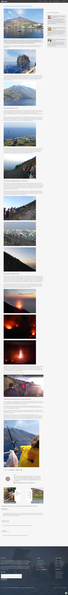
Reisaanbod (56, 1)
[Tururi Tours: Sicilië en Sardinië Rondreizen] (4, 1)
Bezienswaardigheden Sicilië (20, 482)
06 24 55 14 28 (41, 562)
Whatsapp (40, 565)
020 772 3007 (40, 560)
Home (40, 1)
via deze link (6, 411)
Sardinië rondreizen (33, 479)
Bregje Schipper (4, 508)
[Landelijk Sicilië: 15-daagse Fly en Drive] (49, 29)
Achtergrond (57, 569)
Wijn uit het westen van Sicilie (29, 495)
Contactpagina (41, 567)
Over (50, 1)
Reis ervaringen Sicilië (31, 482)
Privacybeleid (64, 587)
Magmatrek (16, 402)
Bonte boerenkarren (18, 494)
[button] (64, 1)
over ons (17, 480)
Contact (45, 1)
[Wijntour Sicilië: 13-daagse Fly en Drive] (49, 41)
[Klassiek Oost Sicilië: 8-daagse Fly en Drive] (49, 17)
